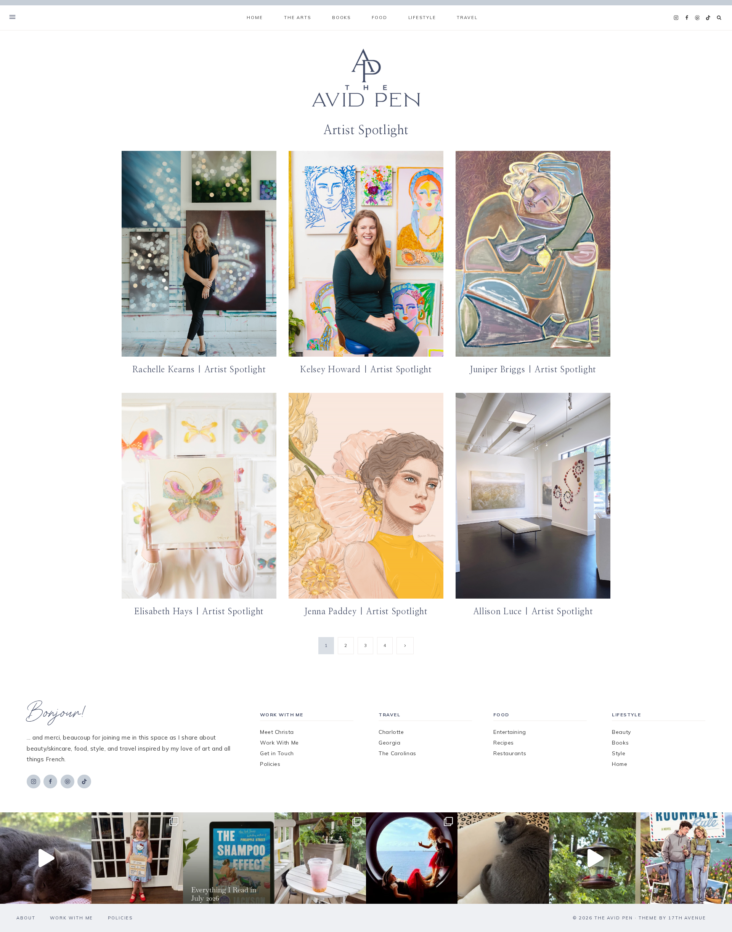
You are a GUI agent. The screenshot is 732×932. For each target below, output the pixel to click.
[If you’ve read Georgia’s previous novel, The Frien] (686, 858)
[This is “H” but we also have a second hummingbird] (594, 858)
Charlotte (391, 732)
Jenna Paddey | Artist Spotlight (365, 611)
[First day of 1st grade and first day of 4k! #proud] (137, 858)
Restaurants (509, 753)
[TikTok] (708, 18)
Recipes (503, 742)
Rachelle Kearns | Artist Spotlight (199, 369)
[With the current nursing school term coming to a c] (228, 858)
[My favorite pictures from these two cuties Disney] (412, 858)
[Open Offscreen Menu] (12, 17)
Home (255, 17)
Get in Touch (277, 753)
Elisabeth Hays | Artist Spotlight (199, 611)
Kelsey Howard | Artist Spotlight (366, 369)
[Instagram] (676, 18)
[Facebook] (687, 18)
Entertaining (509, 732)
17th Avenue (687, 918)
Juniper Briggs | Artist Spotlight (533, 369)
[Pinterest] (697, 18)
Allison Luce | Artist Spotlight (533, 611)
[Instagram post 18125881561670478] (503, 858)
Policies (270, 764)
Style (618, 753)
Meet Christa (277, 732)
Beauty (621, 732)
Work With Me (279, 742)
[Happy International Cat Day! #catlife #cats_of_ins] (46, 858)
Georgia (389, 742)
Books (620, 742)
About (25, 918)
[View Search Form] (719, 17)
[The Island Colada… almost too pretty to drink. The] (320, 858)
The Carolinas (397, 753)
